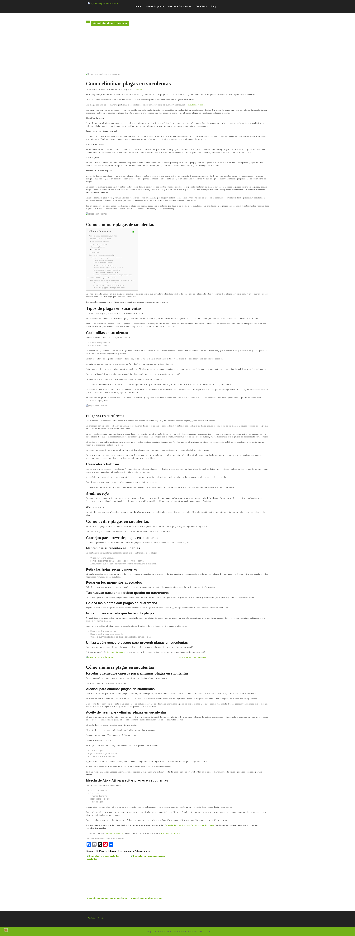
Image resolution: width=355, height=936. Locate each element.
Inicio (138, 6)
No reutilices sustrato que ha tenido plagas (105, 272)
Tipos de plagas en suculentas (99, 239)
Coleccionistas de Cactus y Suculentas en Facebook (189, 825)
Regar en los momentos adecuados (103, 265)
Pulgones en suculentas (99, 244)
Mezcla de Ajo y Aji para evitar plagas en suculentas (109, 288)
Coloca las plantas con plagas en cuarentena (106, 270)
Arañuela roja (96, 250)
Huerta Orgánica (155, 6)
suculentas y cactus (197, 105)
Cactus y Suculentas (179, 6)
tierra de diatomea (115, 652)
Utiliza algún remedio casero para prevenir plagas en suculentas (112, 275)
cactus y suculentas (115, 833)
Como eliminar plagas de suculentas (102, 236)
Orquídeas (201, 6)
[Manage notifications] (6, 930)
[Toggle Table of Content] (132, 232)
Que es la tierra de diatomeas (192, 657)
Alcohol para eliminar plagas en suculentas (106, 283)
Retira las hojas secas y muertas (102, 263)
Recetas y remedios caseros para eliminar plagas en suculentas (113, 280)
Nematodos (95, 252)
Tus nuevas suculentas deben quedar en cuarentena (108, 267)
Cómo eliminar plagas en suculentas (102, 277)
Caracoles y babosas (98, 247)
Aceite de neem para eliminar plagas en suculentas (108, 285)
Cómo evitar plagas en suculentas (101, 255)
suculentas (137, 89)
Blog (213, 6)
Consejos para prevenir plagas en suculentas (106, 258)
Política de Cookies (96, 918)
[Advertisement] (177, 51)
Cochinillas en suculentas (100, 242)
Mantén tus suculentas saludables (103, 260)
